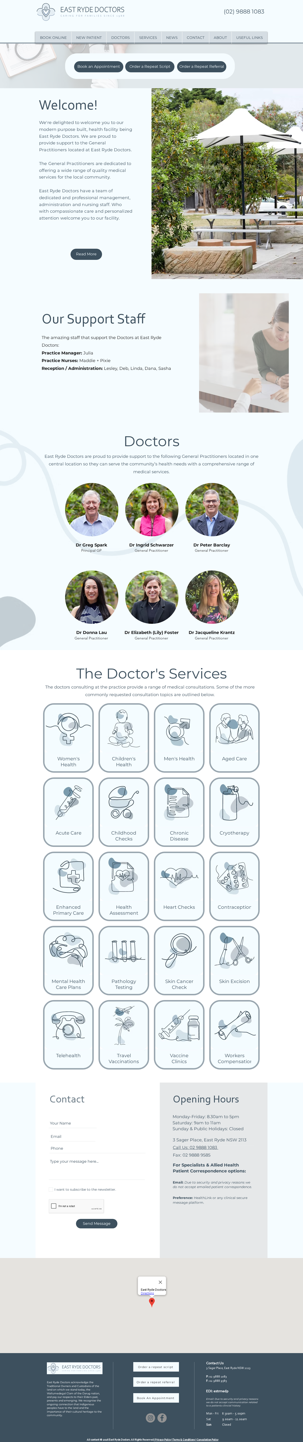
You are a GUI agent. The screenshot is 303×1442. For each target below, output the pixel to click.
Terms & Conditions (184, 1439)
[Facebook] (162, 1418)
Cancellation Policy (207, 1439)
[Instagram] (150, 1418)
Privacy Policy (163, 1439)
